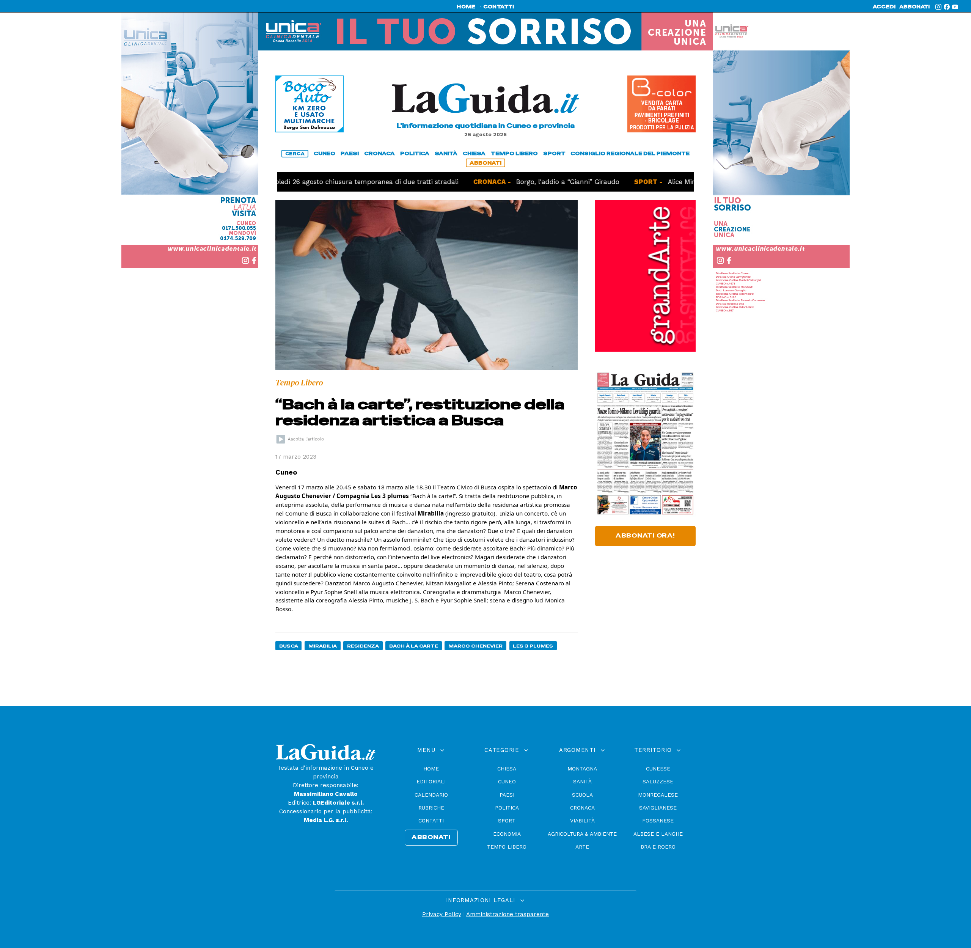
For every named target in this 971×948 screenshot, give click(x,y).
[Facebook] (947, 7)
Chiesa (506, 769)
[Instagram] (938, 7)
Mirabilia (322, 646)
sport (554, 153)
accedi (884, 7)
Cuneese (658, 769)
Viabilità (582, 821)
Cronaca (582, 808)
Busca (288, 646)
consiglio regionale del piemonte (630, 153)
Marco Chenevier (475, 646)
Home (431, 769)
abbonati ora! (645, 535)
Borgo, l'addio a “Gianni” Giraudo (530, 182)
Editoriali (431, 781)
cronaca (379, 153)
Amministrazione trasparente (507, 914)
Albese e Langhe (658, 834)
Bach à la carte (413, 646)
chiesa (474, 153)
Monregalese (658, 795)
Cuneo (507, 781)
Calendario (431, 795)
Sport (506, 821)
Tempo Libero (506, 847)
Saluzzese (658, 781)
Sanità (582, 781)
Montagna (582, 769)
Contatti (431, 821)
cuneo (324, 153)
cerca (295, 153)
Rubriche (431, 808)
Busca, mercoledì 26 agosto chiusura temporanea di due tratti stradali (310, 182)
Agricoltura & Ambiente (582, 834)
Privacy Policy (441, 914)
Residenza (363, 646)
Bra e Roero (658, 847)
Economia (507, 834)
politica (414, 153)
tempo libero (514, 153)
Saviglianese (658, 808)
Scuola (582, 795)
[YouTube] (955, 7)
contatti (498, 7)
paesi (350, 153)
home (466, 7)
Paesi (507, 795)
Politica (507, 808)
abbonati (914, 7)
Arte (582, 847)
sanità (446, 153)
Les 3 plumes (533, 646)
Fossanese (658, 821)
